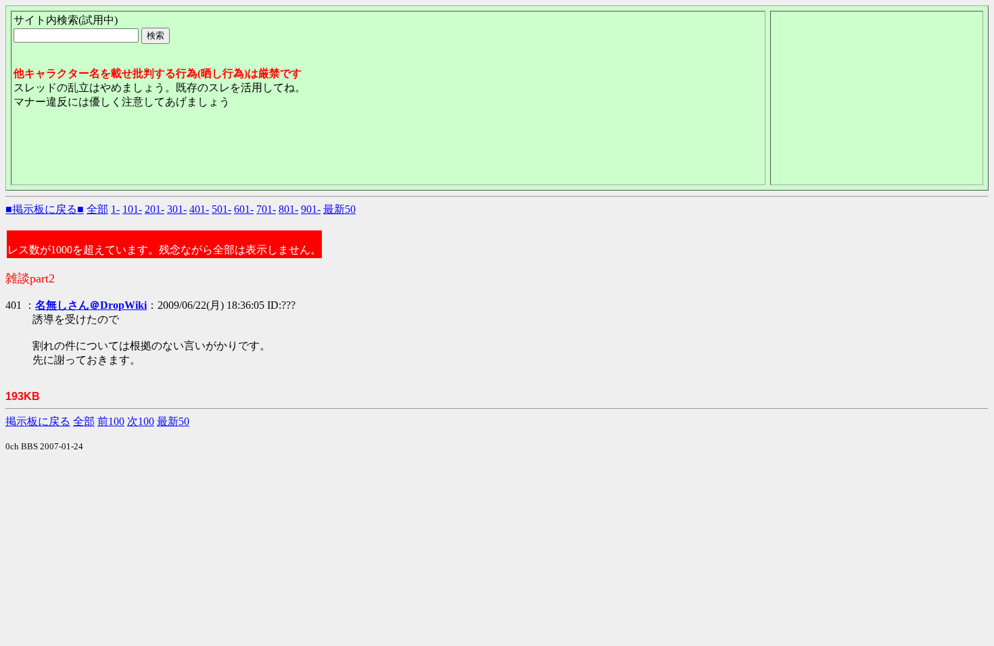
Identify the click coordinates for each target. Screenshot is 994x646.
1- (115, 209)
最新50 (339, 209)
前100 (110, 421)
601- (244, 209)
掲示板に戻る (37, 421)
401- (199, 209)
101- (132, 209)
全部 (97, 209)
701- (266, 209)
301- (177, 209)
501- (221, 209)
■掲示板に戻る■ (44, 209)
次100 (140, 421)
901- (311, 209)
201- (154, 209)
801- (288, 209)
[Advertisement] (260, 152)
